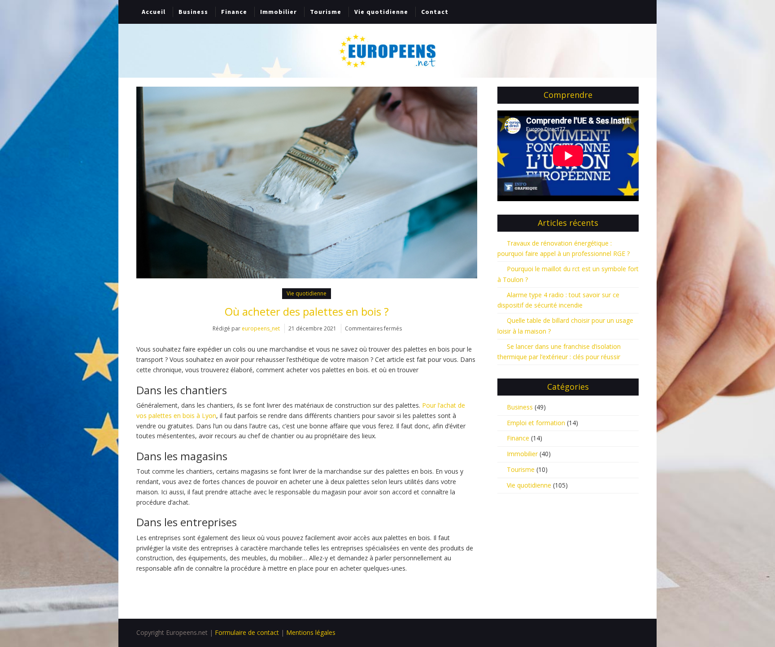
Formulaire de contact (247, 632)
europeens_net (261, 328)
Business (193, 12)
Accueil (153, 12)
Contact (434, 12)
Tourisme (325, 12)
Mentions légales (310, 632)
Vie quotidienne (381, 12)
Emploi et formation (536, 422)
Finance (234, 12)
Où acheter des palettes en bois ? (307, 311)
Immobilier (278, 12)
